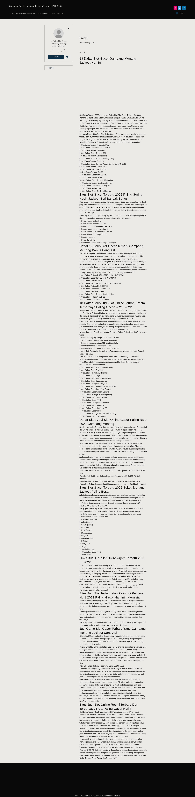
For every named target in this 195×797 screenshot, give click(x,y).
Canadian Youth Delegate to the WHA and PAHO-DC (35, 6)
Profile (51, 67)
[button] (113, 83)
